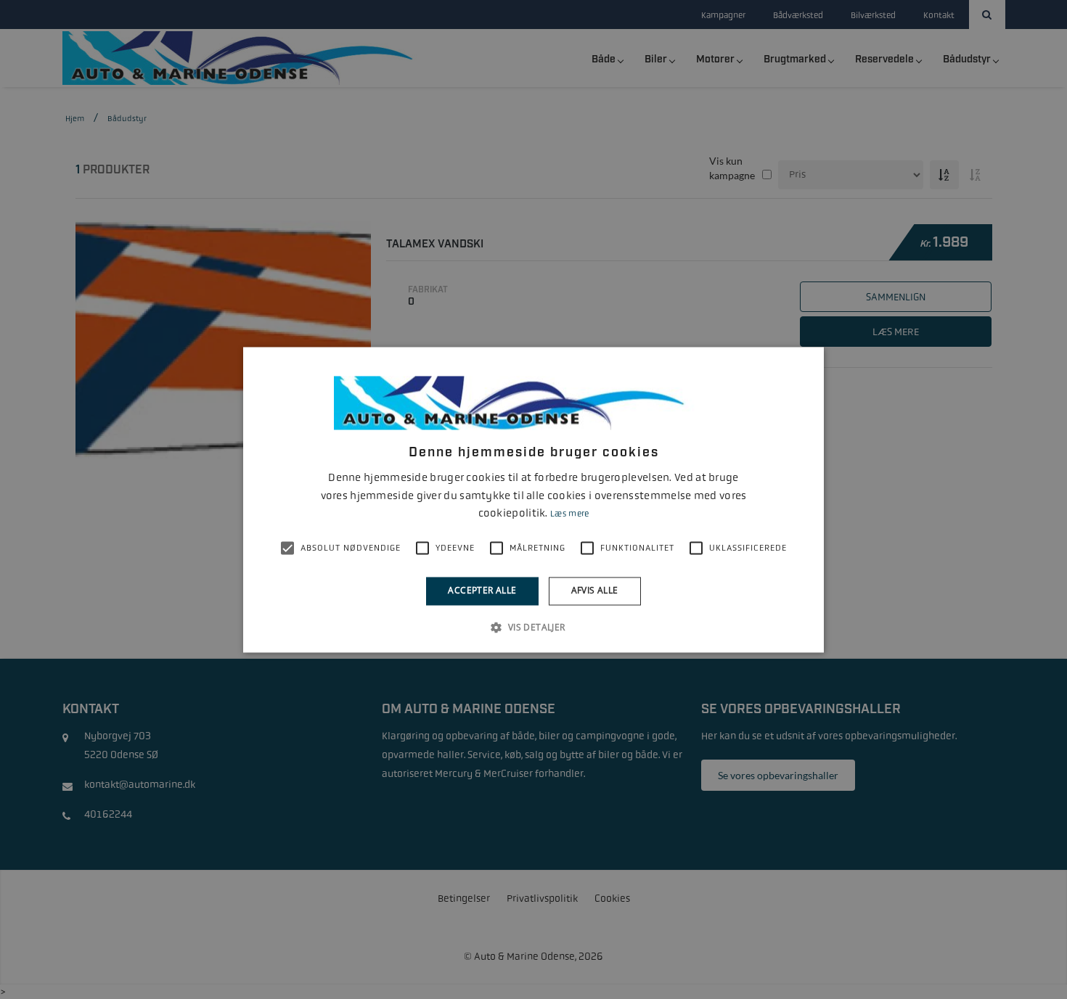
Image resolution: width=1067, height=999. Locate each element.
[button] (533, 627)
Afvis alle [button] (594, 591)
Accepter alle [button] (482, 591)
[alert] (533, 499)
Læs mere (569, 514)
